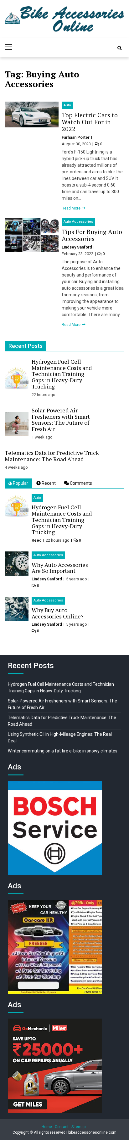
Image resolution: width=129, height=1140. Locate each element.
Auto (67, 105)
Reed (37, 540)
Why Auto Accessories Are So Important (60, 568)
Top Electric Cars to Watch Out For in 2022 (90, 122)
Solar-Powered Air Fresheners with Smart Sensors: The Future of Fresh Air (61, 419)
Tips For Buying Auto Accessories (92, 235)
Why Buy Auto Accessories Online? (58, 613)
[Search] (119, 48)
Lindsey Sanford (77, 247)
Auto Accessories (78, 222)
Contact (62, 1127)
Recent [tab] (48, 483)
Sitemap (78, 1127)
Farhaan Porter (76, 137)
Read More (71, 208)
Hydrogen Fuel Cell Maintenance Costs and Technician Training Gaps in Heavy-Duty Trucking (62, 374)
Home (47, 1127)
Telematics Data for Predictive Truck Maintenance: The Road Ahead (52, 456)
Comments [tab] (80, 483)
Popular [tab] (20, 483)
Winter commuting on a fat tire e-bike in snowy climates (62, 750)
